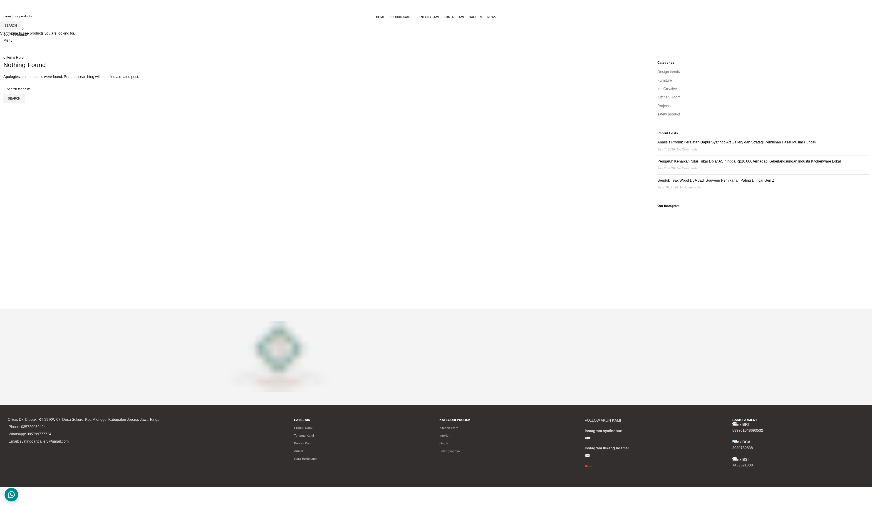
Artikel (298, 451)
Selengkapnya (449, 451)
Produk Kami (303, 428)
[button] (11, 494)
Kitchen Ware (448, 428)
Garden (444, 443)
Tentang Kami (304, 435)
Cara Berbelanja (305, 459)
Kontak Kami (303, 443)
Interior (444, 435)
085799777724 (39, 434)
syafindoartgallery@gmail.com (44, 441)
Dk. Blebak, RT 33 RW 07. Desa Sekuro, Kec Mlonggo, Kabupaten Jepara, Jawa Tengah (90, 419)
